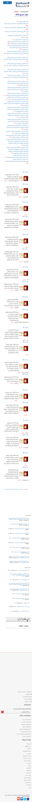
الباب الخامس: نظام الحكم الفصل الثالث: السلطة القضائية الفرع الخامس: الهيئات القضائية (17, 89)
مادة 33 (25, 390)
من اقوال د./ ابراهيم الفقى (25, 691)
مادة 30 (25, 435)
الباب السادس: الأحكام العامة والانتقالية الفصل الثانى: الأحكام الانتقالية (16, 161)
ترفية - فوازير (28, 701)
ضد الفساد (28, 782)
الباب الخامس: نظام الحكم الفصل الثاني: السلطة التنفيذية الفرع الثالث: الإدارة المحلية (16, 59)
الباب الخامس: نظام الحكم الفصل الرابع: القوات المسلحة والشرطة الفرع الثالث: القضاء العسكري (17, 115)
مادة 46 (25, 184)
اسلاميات (28, 785)
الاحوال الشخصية (27, 696)
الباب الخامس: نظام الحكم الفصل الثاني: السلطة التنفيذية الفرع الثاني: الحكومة (16, 53)
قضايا (16, 11)
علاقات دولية (27, 780)
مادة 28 (25, 467)
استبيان (29, 753)
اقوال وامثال (29, 694)
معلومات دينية (27, 719)
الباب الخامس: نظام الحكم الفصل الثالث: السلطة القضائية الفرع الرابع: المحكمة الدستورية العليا (17, 83)
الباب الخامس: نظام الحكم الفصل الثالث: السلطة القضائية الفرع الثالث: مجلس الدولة (16, 77)
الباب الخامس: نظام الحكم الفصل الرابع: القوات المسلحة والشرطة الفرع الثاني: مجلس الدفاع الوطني (17, 109)
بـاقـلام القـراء (27, 760)
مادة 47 (25, 172)
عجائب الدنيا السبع (26, 731)
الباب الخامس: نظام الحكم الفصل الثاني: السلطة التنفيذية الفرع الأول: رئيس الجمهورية (17, 47)
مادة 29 (25, 453)
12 (7, 489)
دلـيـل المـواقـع (27, 756)
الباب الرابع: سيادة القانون (20, 39)
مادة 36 (25, 342)
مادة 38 (25, 309)
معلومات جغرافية (26, 724)
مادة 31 (25, 420)
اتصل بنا (29, 763)
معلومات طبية (27, 736)
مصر (30, 787)
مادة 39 (25, 297)
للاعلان (29, 748)
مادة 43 (25, 234)
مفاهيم (28, 768)
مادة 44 (25, 216)
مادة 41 (25, 267)
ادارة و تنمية (27, 777)
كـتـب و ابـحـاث (27, 758)
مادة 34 (25, 374)
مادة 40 (25, 281)
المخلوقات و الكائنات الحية (24, 734)
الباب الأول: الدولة (22, 21)
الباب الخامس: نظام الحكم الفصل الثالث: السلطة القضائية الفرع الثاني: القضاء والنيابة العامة (16, 71)
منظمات (28, 770)
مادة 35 (25, 360)
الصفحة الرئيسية (24, 11)
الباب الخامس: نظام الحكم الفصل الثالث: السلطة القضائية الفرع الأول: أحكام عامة (16, 65)
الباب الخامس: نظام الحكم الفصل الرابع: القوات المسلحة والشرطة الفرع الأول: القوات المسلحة (16, 103)
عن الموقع (28, 746)
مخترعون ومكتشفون (25, 729)
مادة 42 (25, 249)
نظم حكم (28, 775)
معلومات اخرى (28, 699)
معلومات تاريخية (26, 722)
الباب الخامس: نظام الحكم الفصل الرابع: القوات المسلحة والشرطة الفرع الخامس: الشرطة (17, 127)
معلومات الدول (27, 726)
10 (10, 489)
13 (5, 489)
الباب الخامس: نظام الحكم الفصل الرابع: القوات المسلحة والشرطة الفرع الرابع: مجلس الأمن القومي (17, 121)
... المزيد (6, 180)
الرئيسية (29, 744)
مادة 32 (25, 402)
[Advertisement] (18, 504)
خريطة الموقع (27, 751)
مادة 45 (25, 202)
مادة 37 (25, 327)
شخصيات (28, 772)
